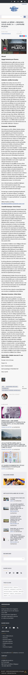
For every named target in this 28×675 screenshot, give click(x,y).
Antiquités (6, 589)
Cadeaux (12, 593)
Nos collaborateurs (8, 636)
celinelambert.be (11, 673)
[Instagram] (18, 2)
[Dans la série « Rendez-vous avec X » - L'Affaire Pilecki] (3, 380)
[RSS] (25, 2)
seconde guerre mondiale (11, 390)
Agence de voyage (8, 587)
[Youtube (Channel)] (21, 2)
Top (25, 672)
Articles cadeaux (8, 591)
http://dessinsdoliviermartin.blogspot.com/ (12, 203)
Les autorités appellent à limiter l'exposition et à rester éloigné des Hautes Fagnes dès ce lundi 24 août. (13, 445)
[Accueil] (14, 11)
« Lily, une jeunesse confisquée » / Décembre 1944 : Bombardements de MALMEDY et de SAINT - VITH (17, 537)
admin (3, 469)
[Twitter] (14, 2)
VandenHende (6, 33)
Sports (5, 595)
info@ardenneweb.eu (7, 660)
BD (3, 386)
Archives (5, 637)
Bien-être (21, 591)
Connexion (24, 4)
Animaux (16, 587)
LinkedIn (22, 36)
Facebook (20, 36)
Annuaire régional (7, 641)
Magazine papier (14, 482)
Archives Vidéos (7, 639)
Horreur (5, 388)
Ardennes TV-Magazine (15, 589)
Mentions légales (7, 647)
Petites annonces (8, 643)
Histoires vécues (11, 386)
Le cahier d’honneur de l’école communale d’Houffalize (12, 466)
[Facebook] (11, 2)
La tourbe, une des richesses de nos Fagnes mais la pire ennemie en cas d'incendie (15, 519)
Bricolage (6, 593)
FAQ (4, 645)
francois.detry (6, 427)
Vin (9, 595)
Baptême (15, 591)
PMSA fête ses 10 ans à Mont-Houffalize (16, 529)
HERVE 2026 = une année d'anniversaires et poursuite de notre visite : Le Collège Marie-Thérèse (13, 423)
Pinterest (24, 36)
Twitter (26, 36)
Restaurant (18, 593)
